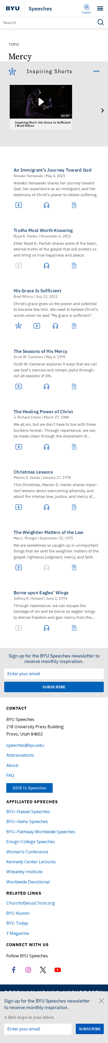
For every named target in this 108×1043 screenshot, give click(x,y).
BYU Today (17, 923)
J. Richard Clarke (27, 417)
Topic (13, 44)
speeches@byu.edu (25, 745)
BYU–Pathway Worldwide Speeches (40, 831)
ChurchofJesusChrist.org (30, 903)
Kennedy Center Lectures (31, 861)
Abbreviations (20, 755)
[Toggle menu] (100, 8)
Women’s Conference (27, 851)
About (12, 765)
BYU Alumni (17, 913)
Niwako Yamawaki (28, 176)
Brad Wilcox (23, 296)
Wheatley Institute (24, 871)
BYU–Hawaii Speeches (28, 811)
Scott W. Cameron (28, 357)
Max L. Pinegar (25, 538)
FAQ (10, 775)
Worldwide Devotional (28, 881)
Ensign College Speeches (30, 841)
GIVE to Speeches (29, 787)
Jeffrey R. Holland (28, 598)
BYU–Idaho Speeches (27, 821)
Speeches (40, 8)
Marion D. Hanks (27, 477)
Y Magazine (17, 933)
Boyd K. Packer (26, 236)
